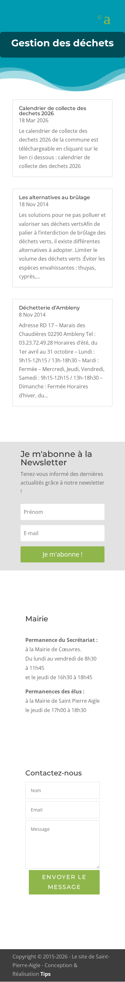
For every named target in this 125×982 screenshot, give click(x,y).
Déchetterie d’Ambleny (49, 308)
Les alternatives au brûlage (54, 197)
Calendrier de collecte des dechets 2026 (52, 110)
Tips (45, 973)
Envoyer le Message (64, 882)
